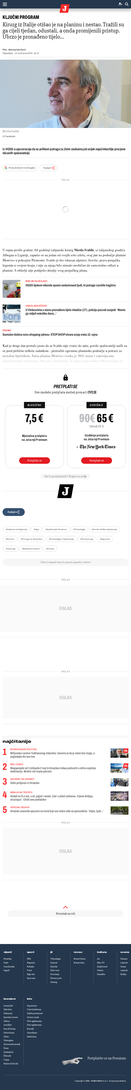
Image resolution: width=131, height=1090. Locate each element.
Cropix (6, 1059)
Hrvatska (7, 958)
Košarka (30, 966)
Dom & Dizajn (10, 1028)
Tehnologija (55, 958)
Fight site (31, 974)
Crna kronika (9, 966)
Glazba (100, 970)
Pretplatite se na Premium (107, 1058)
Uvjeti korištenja (34, 1009)
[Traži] (126, 4)
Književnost (102, 966)
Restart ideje (79, 962)
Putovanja (54, 974)
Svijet (6, 962)
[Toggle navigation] (5, 4)
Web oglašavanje (34, 1021)
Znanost (53, 962)
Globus (7, 1021)
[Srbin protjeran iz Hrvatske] (119, 782)
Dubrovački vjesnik (12, 1044)
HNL (29, 958)
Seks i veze (55, 970)
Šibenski (7, 1055)
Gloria (6, 1036)
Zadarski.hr (8, 1052)
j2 (51, 952)
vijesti (8, 952)
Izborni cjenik (33, 1017)
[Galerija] (65, 94)
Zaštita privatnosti (35, 1013)
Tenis (29, 970)
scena (124, 952)
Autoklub (8, 1025)
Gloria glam (8, 1040)
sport (30, 952)
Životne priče (56, 978)
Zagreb (7, 970)
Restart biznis (79, 958)
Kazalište (101, 974)
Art (98, 958)
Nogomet (31, 962)
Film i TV (101, 962)
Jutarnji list (8, 1005)
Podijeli (47, 168)
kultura (102, 952)
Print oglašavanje (34, 1025)
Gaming (53, 982)
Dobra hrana (9, 1032)
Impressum (32, 1005)
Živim (6, 1048)
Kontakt (30, 1028)
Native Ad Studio (11, 1063)
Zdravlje (53, 966)
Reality (123, 974)
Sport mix (31, 978)
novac (78, 952)
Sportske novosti (11, 1017)
